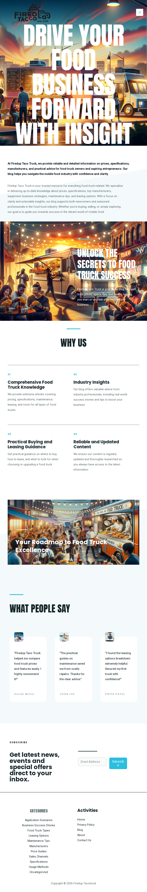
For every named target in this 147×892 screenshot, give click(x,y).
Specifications (39, 861)
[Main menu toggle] (139, 12)
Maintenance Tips (39, 841)
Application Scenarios (38, 820)
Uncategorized (39, 872)
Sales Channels (38, 856)
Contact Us (84, 840)
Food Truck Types (39, 830)
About (81, 835)
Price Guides (39, 851)
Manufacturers (38, 846)
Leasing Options (39, 835)
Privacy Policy (86, 824)
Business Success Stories (38, 825)
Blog (80, 830)
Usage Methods (39, 867)
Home (81, 819)
